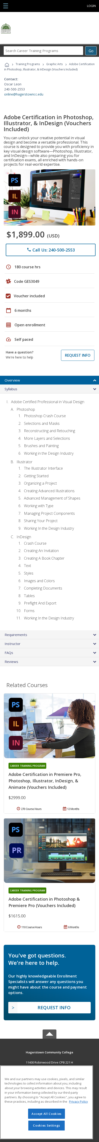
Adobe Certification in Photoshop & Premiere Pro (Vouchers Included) (44, 902)
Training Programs (28, 64)
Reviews (11, 661)
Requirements (16, 634)
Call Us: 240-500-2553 (51, 250)
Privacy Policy (78, 1101)
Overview (12, 380)
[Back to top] (49, 1052)
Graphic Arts (54, 64)
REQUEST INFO (77, 355)
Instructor (12, 643)
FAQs (9, 652)
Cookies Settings (46, 1125)
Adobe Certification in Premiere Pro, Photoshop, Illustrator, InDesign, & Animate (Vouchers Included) (45, 781)
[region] (46, 1102)
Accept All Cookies (46, 1114)
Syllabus (11, 389)
